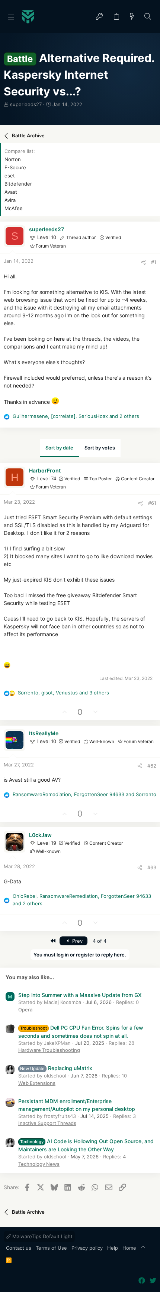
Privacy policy (87, 1248)
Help (112, 1248)
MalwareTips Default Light (42, 1236)
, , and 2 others (76, 416)
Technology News (39, 1164)
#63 (151, 867)
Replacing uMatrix (56, 1068)
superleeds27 (26, 104)
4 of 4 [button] (99, 941)
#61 (152, 503)
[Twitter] (153, 1280)
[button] (11, 16)
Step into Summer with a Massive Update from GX (79, 995)
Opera (25, 1010)
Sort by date (59, 448)
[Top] (143, 1248)
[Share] (143, 262)
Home (129, 1248)
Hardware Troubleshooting (49, 1050)
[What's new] (132, 17)
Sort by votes (99, 448)
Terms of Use (51, 1248)
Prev (77, 941)
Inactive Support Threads (47, 1123)
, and (84, 794)
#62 (151, 766)
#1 (153, 262)
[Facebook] (141, 1280)
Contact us (18, 1248)
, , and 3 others (63, 693)
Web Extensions (36, 1083)
